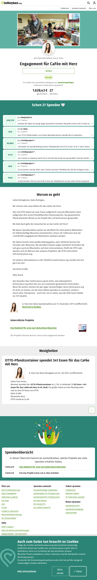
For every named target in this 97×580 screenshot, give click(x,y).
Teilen (48, 70)
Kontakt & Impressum (10, 511)
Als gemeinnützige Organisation (45, 490)
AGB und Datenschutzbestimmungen (15, 530)
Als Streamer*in (39, 504)
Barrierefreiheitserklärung (12, 515)
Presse (4, 508)
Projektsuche (71, 490)
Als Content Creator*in (41, 508)
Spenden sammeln (79, 8)
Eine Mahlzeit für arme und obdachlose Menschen (33, 328)
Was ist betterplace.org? (11, 490)
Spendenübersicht (72, 506)
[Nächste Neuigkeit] (92, 410)
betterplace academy (10, 497)
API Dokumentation (9, 518)
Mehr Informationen (27, 571)
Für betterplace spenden (75, 497)
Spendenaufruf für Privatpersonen (46, 497)
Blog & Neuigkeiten (9, 494)
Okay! (79, 571)
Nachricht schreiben (31, 307)
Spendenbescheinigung (74, 509)
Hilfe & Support (8, 527)
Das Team (5, 501)
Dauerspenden (71, 513)
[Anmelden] (94, 2)
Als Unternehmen (40, 501)
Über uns (92, 8)
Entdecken (65, 8)
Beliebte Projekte (72, 494)
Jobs (3, 504)
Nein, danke (60, 571)
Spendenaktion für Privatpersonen (46, 494)
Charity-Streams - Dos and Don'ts (14, 534)
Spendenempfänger (66, 83)
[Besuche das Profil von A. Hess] (48, 48)
